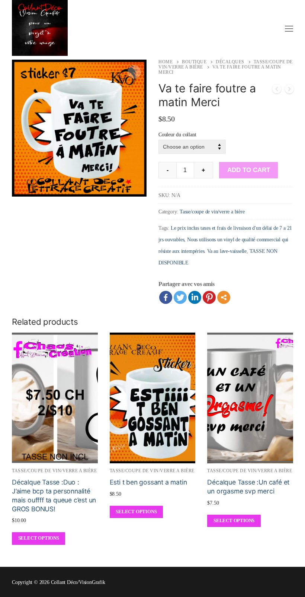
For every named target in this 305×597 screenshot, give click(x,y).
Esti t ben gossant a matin (148, 482)
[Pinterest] (209, 297)
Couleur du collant (177, 134)
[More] (223, 297)
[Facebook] (165, 297)
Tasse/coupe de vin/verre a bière (212, 212)
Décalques (230, 62)
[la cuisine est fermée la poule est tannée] (276, 91)
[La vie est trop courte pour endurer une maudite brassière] (289, 91)
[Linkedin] (194, 297)
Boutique (194, 62)
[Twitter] (180, 297)
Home (165, 62)
